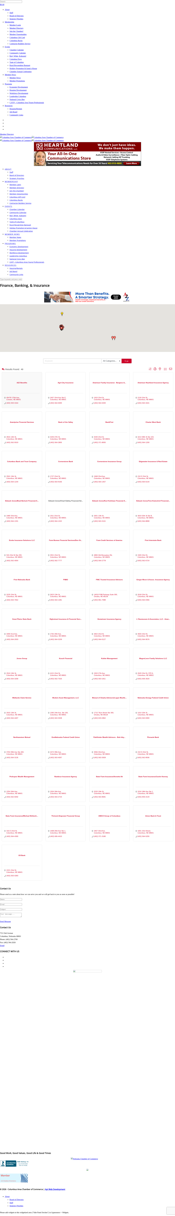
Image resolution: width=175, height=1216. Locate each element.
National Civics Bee (17, 99)
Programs (8, 84)
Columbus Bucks (16, 41)
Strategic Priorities (16, 19)
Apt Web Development (55, 1189)
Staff (11, 13)
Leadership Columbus (18, 96)
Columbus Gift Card (17, 37)
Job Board (13, 112)
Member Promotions (17, 81)
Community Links (16, 115)
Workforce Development (19, 93)
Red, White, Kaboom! (18, 56)
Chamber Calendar (17, 50)
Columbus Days (16, 59)
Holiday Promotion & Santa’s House (23, 68)
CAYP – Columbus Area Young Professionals (27, 103)
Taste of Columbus (17, 62)
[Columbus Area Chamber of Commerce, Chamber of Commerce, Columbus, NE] (15, 1163)
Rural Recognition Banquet (20, 65)
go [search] (127, 361)
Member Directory (16, 28)
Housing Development (18, 90)
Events (7, 47)
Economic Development (19, 87)
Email (2, 946)
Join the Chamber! (16, 31)
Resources (8, 106)
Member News (10, 75)
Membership (9, 22)
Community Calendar (18, 53)
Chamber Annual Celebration (21, 72)
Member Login (15, 25)
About (7, 10)
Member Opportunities (18, 34)
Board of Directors (17, 16)
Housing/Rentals (16, 109)
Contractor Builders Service (20, 44)
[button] (61, 329)
